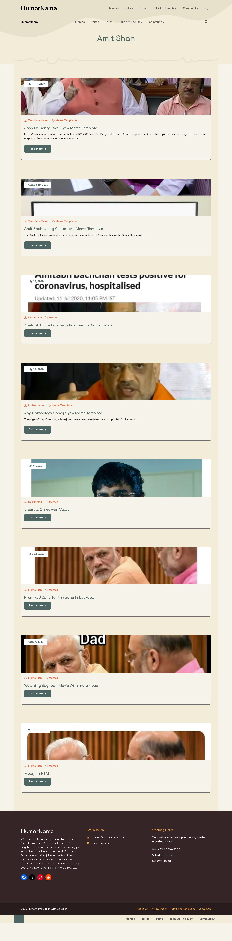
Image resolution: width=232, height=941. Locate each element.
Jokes (129, 8)
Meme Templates (66, 120)
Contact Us (205, 909)
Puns (143, 8)
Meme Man (35, 590)
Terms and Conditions (182, 909)
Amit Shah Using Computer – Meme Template (63, 229)
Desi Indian (35, 317)
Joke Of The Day (164, 8)
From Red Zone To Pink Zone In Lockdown (60, 598)
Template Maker (38, 120)
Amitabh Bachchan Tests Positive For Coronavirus (68, 325)
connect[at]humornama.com (108, 837)
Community (190, 8)
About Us (142, 909)
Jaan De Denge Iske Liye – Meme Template (60, 128)
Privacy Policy (159, 909)
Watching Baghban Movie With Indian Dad (61, 686)
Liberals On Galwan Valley (46, 510)
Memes (114, 8)
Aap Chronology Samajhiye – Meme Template (63, 413)
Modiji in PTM (36, 774)
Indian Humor (36, 405)
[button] (206, 8)
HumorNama (39, 8)
